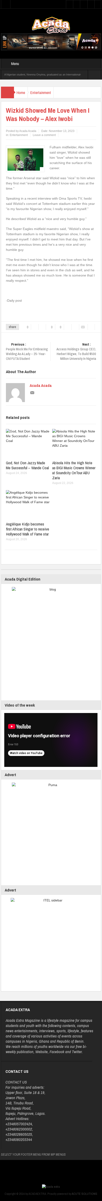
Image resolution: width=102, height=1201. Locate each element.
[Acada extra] (51, 25)
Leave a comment (44, 135)
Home (20, 92)
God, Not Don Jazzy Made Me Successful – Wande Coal (27, 465)
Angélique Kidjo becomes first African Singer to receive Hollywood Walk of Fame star (27, 529)
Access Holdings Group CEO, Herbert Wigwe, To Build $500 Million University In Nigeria (76, 351)
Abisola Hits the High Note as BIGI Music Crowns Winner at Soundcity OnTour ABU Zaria (73, 470)
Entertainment (40, 92)
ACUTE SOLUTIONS (84, 1194)
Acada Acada (41, 385)
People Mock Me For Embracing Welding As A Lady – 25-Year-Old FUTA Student (27, 351)
